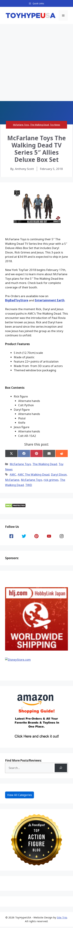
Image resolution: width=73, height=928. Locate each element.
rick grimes (51, 480)
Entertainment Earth (50, 300)
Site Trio (62, 917)
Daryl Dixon (59, 474)
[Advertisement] (36, 62)
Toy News (55, 124)
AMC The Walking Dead (33, 474)
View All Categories (19, 795)
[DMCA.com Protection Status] (15, 506)
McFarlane (12, 480)
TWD (28, 485)
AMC (13, 474)
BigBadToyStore (16, 300)
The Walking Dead (39, 124)
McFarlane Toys (21, 124)
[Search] (61, 768)
